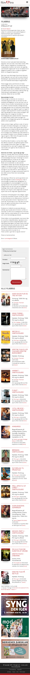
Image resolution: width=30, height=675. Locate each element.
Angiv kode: (6, 263)
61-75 (25, 588)
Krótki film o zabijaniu (17, 555)
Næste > (9, 589)
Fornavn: (5, 259)
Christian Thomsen (19, 302)
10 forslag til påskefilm (18, 469)
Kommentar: (6, 270)
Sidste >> (13, 589)
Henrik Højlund (6, 29)
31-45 (18, 588)
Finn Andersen (17, 563)
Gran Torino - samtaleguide (18, 314)
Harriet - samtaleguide (18, 372)
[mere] (25, 307)
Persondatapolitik (16, 666)
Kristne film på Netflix (18, 573)
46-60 (22, 588)
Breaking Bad (18, 179)
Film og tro (17, 340)
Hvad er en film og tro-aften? (20, 295)
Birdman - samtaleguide (18, 451)
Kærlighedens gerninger (18, 507)
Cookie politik (24, 665)
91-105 (4, 589)
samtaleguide (8, 238)
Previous (3, 11)
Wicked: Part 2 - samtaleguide (18, 532)
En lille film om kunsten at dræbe (20, 550)
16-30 (15, 588)
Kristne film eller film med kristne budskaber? (20, 351)
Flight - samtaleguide (18, 391)
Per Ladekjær (17, 322)
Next (27, 11)
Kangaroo (16, 426)
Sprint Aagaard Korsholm (20, 520)
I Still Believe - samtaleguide (18, 409)
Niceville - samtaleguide (18, 332)
